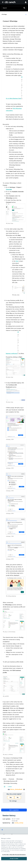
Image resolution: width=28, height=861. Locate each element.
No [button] (18, 797)
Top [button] (2, 829)
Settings (4, 14)
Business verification (12, 353)
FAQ (17, 261)
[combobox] (14, 8)
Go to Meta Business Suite (14, 98)
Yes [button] (11, 797)
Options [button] (26, 14)
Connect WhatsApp (10, 21)
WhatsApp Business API (10, 781)
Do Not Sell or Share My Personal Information (14, 854)
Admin (4, 779)
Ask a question (14, 810)
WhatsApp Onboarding (10, 783)
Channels (9, 189)
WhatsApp (19, 779)
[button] (21, 77)
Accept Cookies (14, 858)
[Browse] (3, 2)
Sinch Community (10, 2)
